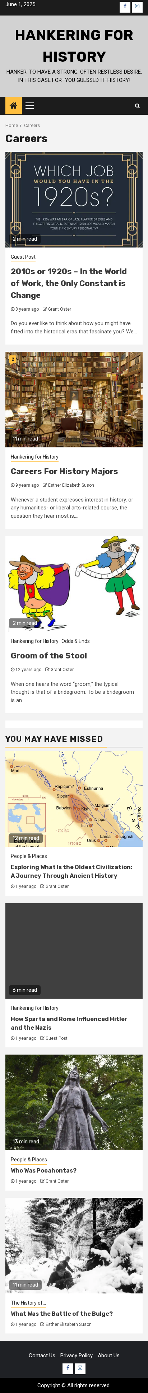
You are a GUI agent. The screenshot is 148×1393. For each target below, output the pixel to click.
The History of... (28, 1303)
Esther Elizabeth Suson (71, 485)
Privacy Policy (76, 1355)
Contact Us (42, 1355)
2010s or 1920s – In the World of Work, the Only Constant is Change (69, 283)
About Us (109, 1355)
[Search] (137, 106)
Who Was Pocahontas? (44, 1170)
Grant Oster (59, 309)
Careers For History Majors (64, 471)
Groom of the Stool (49, 656)
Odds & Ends (75, 641)
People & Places (29, 856)
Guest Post (23, 257)
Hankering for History (35, 457)
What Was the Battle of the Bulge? (62, 1313)
